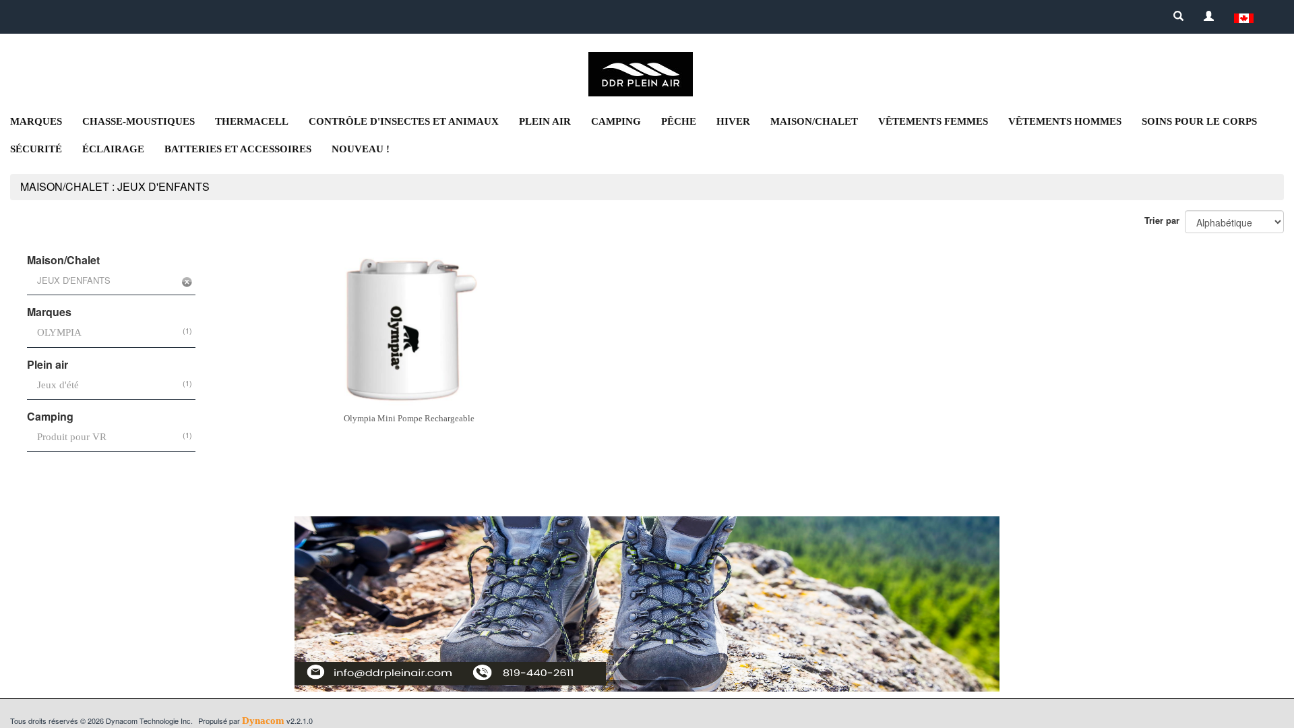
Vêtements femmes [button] (933, 121)
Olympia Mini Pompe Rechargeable (409, 418)
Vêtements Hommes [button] (1064, 121)
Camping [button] (616, 121)
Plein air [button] (545, 121)
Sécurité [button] (36, 149)
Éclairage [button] (113, 149)
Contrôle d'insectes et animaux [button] (404, 121)
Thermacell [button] (251, 121)
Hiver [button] (733, 121)
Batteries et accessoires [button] (237, 149)
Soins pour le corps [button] (1199, 121)
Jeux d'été (58, 385)
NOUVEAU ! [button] (361, 149)
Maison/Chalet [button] (814, 121)
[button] (1244, 16)
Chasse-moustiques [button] (138, 121)
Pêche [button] (678, 121)
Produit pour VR (71, 436)
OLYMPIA (59, 332)
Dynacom (263, 720)
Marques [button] (36, 121)
